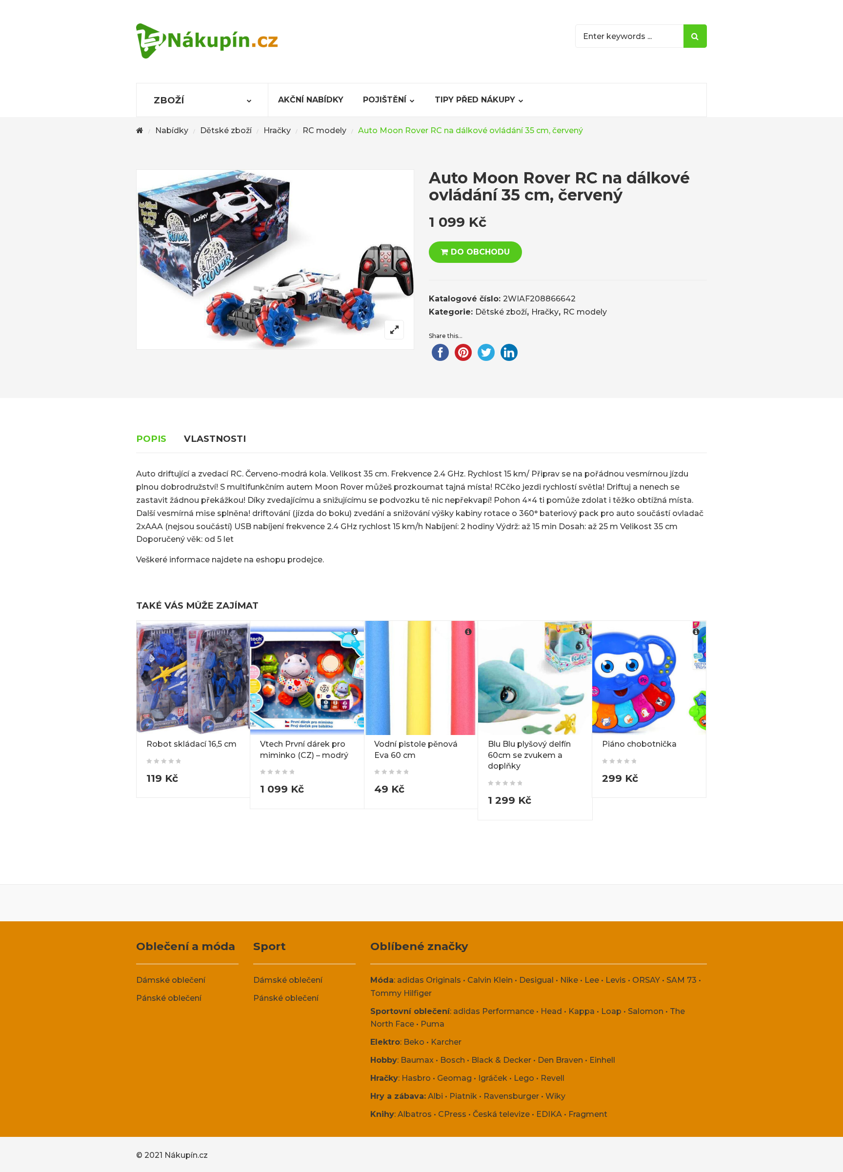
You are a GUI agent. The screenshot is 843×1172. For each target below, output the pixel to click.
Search (695, 36)
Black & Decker (501, 1060)
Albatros (415, 1114)
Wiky (555, 1096)
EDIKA (549, 1114)
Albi (435, 1096)
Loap (611, 1011)
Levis (615, 980)
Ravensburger (511, 1096)
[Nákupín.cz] (207, 41)
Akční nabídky (310, 99)
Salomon (645, 1011)
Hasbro (416, 1078)
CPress (452, 1114)
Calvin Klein (490, 980)
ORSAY (646, 980)
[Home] (139, 131)
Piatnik (463, 1096)
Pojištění (384, 99)
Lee (591, 980)
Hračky (277, 130)
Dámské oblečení (170, 980)
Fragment (587, 1114)
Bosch (452, 1060)
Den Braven (560, 1060)
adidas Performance (493, 1011)
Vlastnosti (215, 438)
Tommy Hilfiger (401, 993)
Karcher (446, 1042)
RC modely (324, 130)
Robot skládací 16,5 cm (191, 744)
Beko (413, 1042)
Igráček (492, 1078)
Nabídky (171, 130)
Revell (552, 1078)
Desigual (536, 980)
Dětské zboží (226, 130)
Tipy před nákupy (475, 99)
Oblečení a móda (185, 946)
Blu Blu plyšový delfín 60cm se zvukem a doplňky (529, 755)
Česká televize (501, 1114)
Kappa (581, 1011)
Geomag (454, 1078)
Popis (151, 438)
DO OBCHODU (480, 252)
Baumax (417, 1060)
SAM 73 (681, 980)
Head (551, 1011)
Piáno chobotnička (639, 744)
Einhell (602, 1060)
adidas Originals (429, 980)
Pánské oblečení (168, 998)
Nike (569, 980)
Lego (524, 1078)
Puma (432, 1024)
